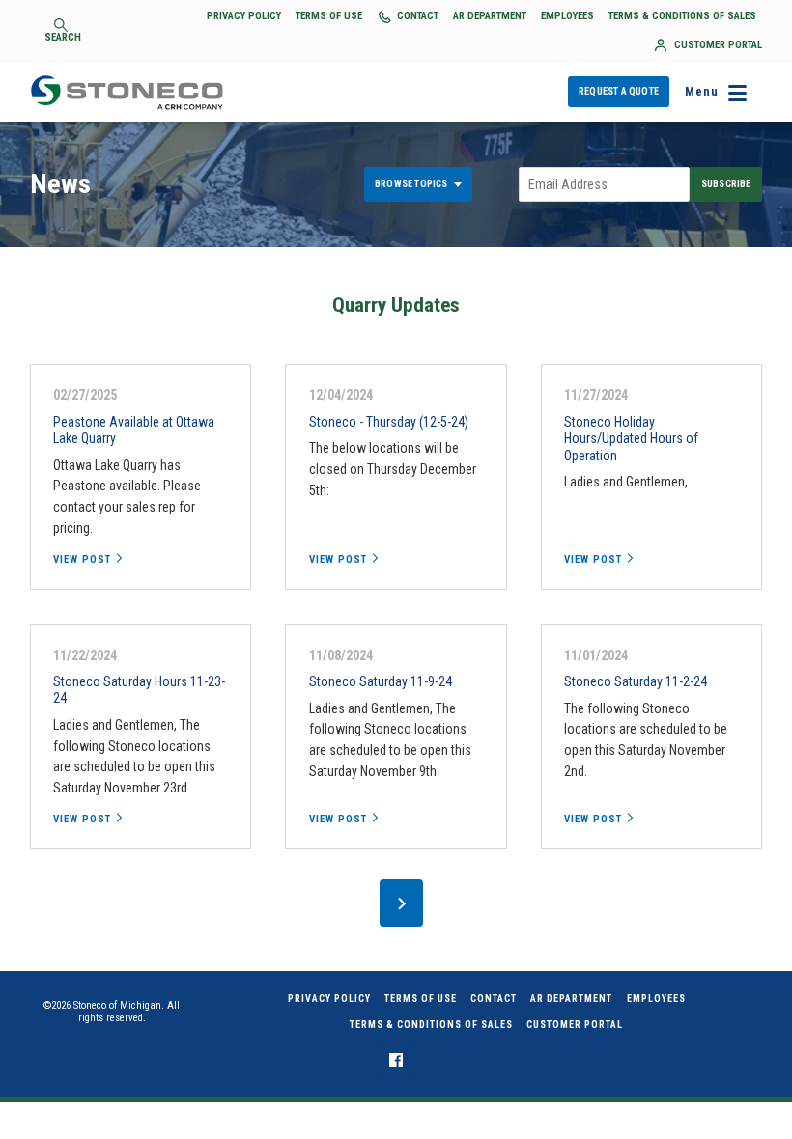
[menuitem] (396, 1059)
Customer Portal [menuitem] (574, 1024)
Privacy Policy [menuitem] (329, 998)
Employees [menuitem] (656, 998)
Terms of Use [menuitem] (420, 998)
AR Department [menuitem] (571, 998)
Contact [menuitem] (493, 998)
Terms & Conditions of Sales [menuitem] (431, 1024)
